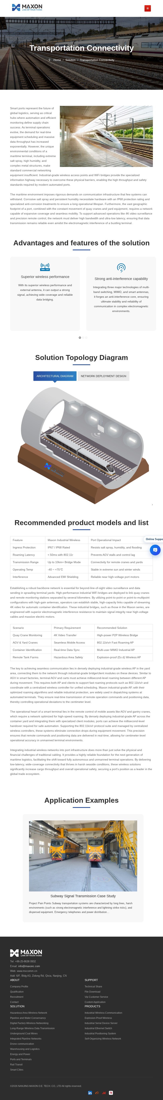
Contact (14, 1002)
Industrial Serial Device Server (101, 1023)
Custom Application (95, 1002)
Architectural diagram (55, 376)
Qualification (17, 991)
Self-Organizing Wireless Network (103, 1038)
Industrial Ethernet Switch (98, 1028)
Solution (70, 59)
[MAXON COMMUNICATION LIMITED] (27, 7)
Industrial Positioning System (100, 1033)
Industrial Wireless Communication (103, 1012)
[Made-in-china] (104, 1092)
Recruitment (16, 997)
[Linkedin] (90, 1092)
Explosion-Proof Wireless (98, 1018)
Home (57, 59)
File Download (92, 991)
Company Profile (19, 986)
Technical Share (93, 986)
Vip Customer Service (96, 997)
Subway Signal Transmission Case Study (83, 896)
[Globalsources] (111, 1092)
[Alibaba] (97, 1092)
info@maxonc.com (29, 966)
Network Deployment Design (103, 376)
